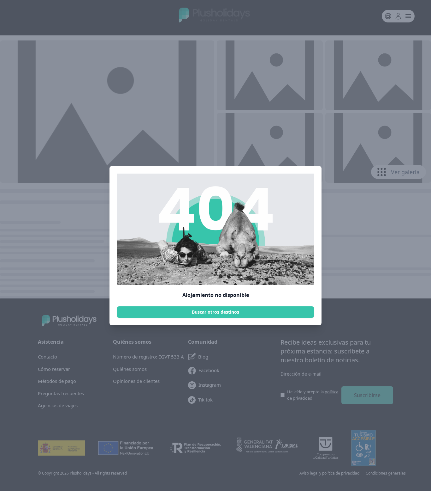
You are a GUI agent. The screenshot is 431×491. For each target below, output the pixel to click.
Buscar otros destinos (215, 312)
